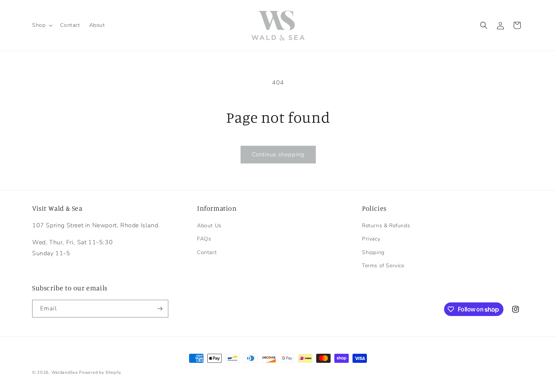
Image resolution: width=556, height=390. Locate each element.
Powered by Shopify (100, 372)
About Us (209, 225)
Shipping (373, 252)
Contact (207, 252)
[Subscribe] (159, 309)
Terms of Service (383, 265)
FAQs (204, 238)
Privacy (371, 238)
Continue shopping (278, 154)
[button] (42, 25)
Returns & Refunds (386, 225)
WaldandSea (64, 372)
